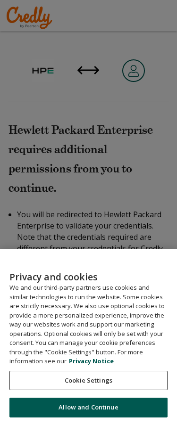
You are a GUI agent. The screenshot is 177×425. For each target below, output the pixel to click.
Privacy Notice (91, 361)
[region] (88, 337)
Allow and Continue (88, 407)
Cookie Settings (88, 380)
